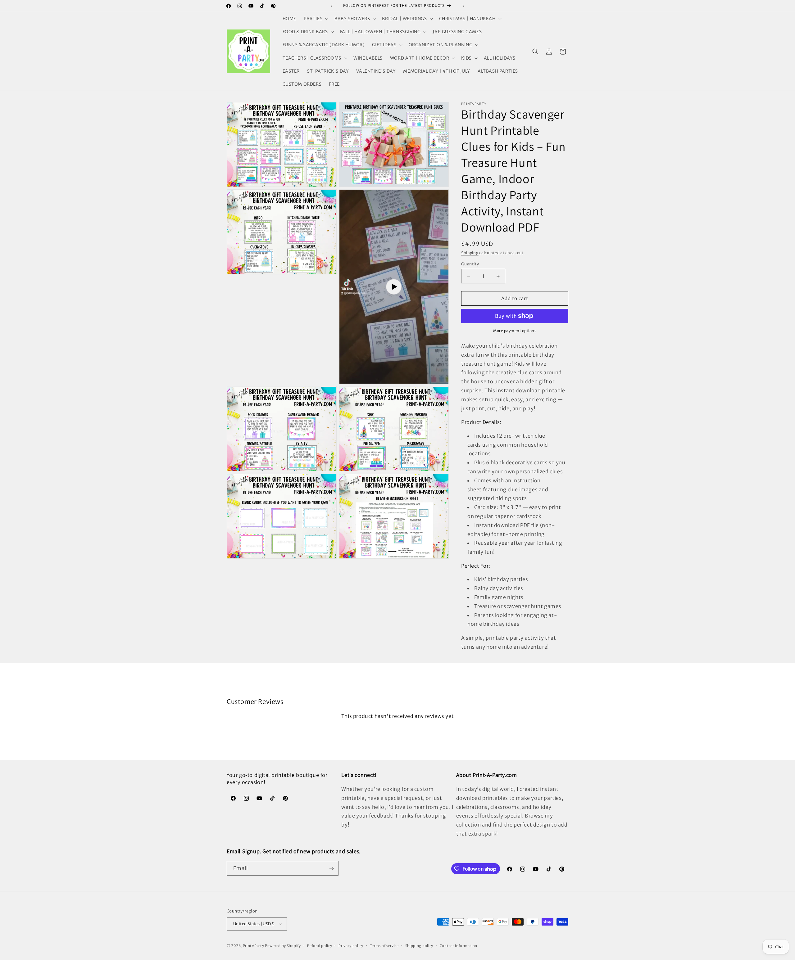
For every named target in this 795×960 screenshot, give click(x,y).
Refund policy (319, 946)
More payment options (514, 330)
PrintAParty (253, 946)
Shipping (470, 252)
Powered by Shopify (283, 946)
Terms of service (384, 946)
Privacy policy (350, 946)
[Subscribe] (331, 868)
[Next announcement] (463, 6)
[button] (315, 18)
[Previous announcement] (331, 6)
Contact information (458, 946)
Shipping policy (419, 946)
